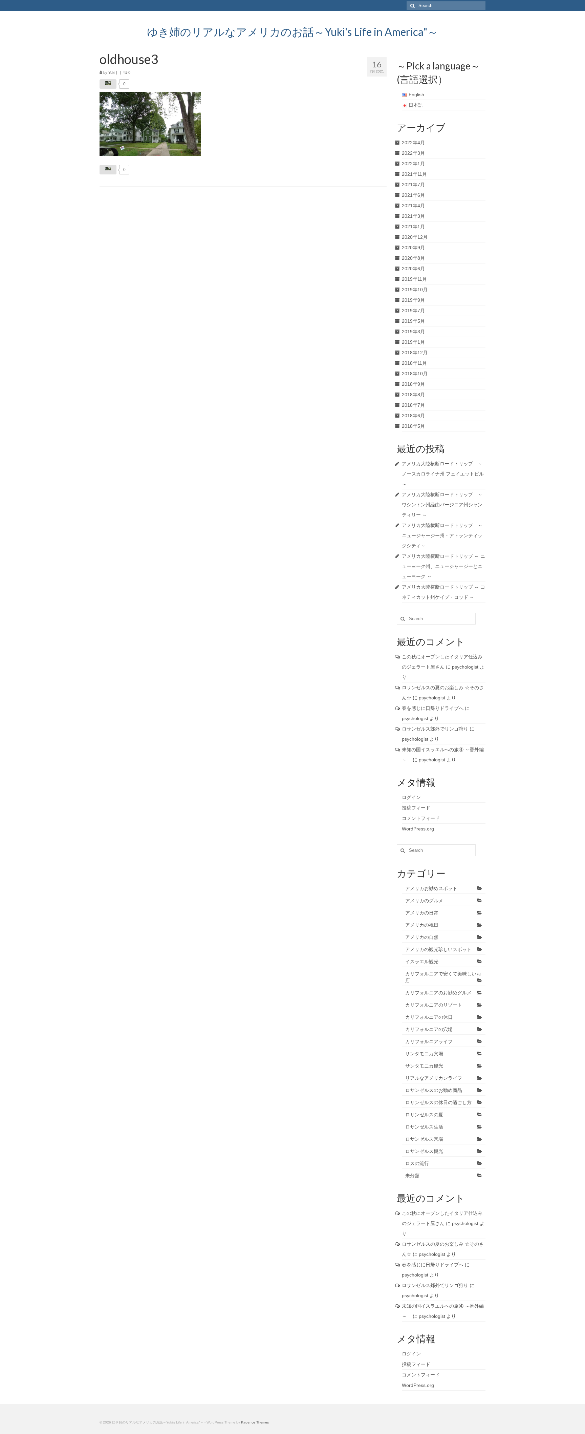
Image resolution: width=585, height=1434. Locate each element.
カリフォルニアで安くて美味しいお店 (443, 977)
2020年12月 (415, 237)
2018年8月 (413, 394)
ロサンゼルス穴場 (424, 1139)
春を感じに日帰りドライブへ (432, 708)
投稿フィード (416, 807)
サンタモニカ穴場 (424, 1053)
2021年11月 (414, 174)
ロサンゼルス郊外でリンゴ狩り (435, 729)
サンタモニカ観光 (424, 1066)
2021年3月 (413, 216)
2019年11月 (414, 279)
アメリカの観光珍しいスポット (438, 949)
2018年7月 (413, 405)
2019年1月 (413, 342)
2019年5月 (413, 321)
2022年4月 (413, 142)
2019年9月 (413, 300)
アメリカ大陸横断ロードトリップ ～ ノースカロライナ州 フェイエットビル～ (443, 474)
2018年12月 (415, 352)
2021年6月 (413, 195)
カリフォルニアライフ (429, 1041)
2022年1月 (413, 163)
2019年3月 (413, 331)
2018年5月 (413, 426)
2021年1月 (413, 226)
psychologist (465, 667)
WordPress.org (418, 828)
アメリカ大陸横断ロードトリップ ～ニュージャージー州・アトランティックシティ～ (442, 535)
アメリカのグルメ (424, 900)
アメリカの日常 (421, 912)
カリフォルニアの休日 (429, 1017)
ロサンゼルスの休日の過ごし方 (438, 1102)
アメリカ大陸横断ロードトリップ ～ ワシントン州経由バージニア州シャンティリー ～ (442, 505)
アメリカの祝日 (421, 925)
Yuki (111, 72)
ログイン (411, 797)
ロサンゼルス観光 (424, 1151)
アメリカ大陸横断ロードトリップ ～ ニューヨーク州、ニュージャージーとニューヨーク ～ (443, 566)
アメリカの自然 (421, 937)
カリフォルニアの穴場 (429, 1029)
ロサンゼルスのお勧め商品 (433, 1090)
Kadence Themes (255, 1422)
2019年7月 (413, 310)
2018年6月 (413, 415)
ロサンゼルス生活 (424, 1127)
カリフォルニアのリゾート (433, 1005)
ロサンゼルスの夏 (424, 1114)
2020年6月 (413, 268)
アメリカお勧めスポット (431, 888)
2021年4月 (413, 205)
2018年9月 (413, 384)
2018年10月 (415, 373)
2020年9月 (413, 247)
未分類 (412, 1175)
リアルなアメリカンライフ (433, 1078)
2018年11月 (414, 363)
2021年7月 (413, 184)
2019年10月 (415, 289)
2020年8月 (413, 258)
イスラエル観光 (421, 961)
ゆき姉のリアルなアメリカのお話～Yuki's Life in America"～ (292, 31)
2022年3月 (413, 153)
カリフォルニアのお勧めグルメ (438, 992)
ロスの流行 (417, 1163)
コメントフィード (421, 818)
